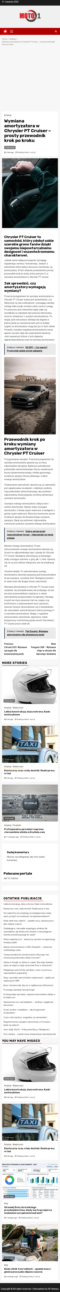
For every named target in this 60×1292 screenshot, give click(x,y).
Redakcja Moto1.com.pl (26, 152)
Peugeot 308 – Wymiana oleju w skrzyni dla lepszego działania (43, 649)
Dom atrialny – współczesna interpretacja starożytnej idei (29, 1034)
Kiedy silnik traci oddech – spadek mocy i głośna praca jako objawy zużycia (27, 1270)
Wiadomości (18, 708)
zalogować (23, 857)
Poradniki (17, 825)
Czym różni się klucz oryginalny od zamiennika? (25, 1017)
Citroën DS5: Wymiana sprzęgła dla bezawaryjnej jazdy (15, 649)
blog (6, 1203)
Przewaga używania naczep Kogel (18, 990)
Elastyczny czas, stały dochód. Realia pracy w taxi (26, 908)
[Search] (56, 31)
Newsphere (39, 1289)
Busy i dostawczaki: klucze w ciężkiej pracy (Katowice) (28, 985)
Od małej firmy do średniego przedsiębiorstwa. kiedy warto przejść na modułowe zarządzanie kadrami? (28, 1210)
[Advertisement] (30, 80)
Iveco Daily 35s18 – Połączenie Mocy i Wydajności (26, 1029)
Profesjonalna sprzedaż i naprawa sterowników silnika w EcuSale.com (24, 830)
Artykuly (7, 115)
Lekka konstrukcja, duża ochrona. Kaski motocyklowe (27, 904)
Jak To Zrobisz (10, 878)
